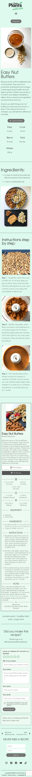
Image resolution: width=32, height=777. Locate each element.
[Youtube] (20, 762)
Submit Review (9, 709)
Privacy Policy (12, 775)
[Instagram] (6, 762)
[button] (16, 13)
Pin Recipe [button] (17, 473)
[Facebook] (16, 762)
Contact (4, 775)
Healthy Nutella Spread (12, 596)
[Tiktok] (25, 762)
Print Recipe (17, 467)
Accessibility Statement (24, 775)
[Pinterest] (11, 762)
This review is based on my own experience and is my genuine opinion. (17, 704)
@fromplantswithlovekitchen (16, 642)
